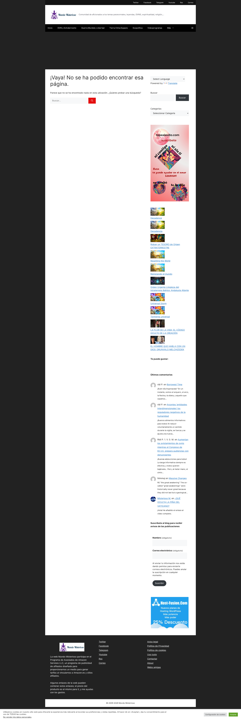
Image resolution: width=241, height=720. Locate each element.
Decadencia (156, 231)
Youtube (171, 3)
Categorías (155, 108)
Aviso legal (152, 641)
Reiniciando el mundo (161, 274)
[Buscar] (92, 101)
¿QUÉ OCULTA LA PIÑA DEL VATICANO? (168, 502)
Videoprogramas (154, 28)
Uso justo (152, 654)
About (150, 663)
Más (169, 28)
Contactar (152, 659)
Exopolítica (137, 28)
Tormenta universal (160, 316)
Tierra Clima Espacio (118, 28)
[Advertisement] (120, 50)
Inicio (50, 28)
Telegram (159, 3)
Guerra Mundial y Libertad (92, 28)
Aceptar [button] (233, 714)
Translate (172, 83)
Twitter (136, 3)
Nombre (162, 538)
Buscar (153, 93)
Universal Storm (158, 303)
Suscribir (159, 583)
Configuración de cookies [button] (215, 714)
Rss (181, 3)
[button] (192, 28)
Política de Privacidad (158, 646)
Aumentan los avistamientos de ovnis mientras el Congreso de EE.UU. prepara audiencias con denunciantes (173, 447)
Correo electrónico (168, 550)
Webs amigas (154, 667)
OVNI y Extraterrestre (66, 28)
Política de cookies (156, 650)
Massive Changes (178, 478)
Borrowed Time (174, 384)
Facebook (147, 3)
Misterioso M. (164, 498)
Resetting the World (160, 261)
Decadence (156, 218)
